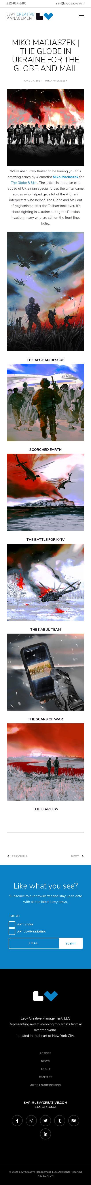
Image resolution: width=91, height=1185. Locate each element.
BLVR (50, 1176)
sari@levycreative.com (70, 4)
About (46, 1069)
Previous (19, 856)
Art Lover (25, 924)
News (45, 1061)
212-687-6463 (17, 4)
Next (75, 856)
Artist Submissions (45, 1085)
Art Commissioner (31, 931)
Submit (71, 943)
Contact (45, 1077)
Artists (45, 1053)
